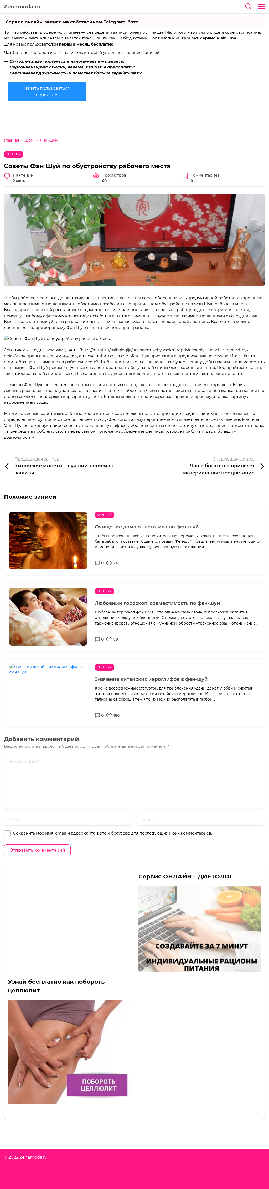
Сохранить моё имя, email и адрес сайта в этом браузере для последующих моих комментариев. (112, 833)
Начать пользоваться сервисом (47, 91)
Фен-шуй (14, 154)
